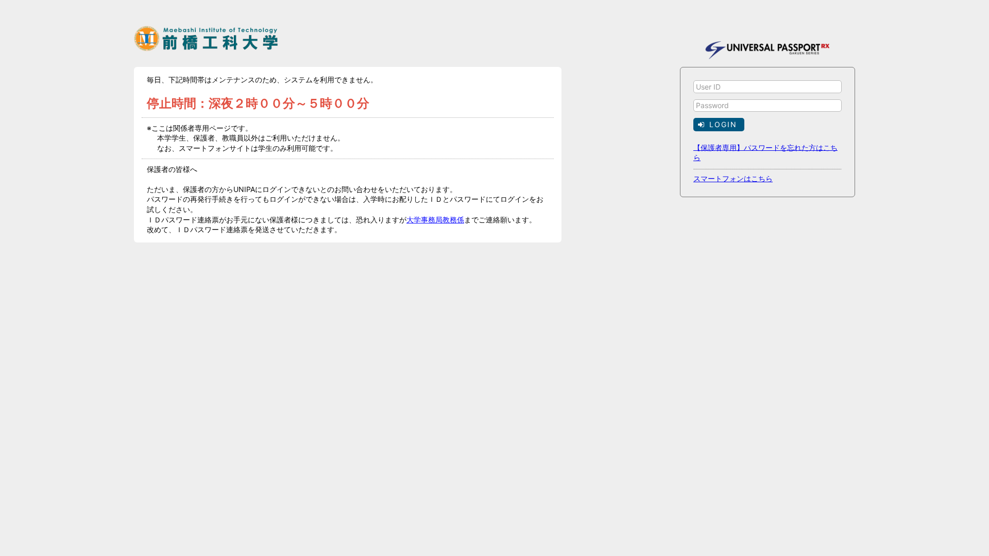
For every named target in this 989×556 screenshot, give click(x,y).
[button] (718, 124)
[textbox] (767, 86)
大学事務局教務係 (435, 219)
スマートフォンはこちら (733, 178)
